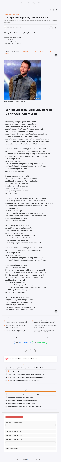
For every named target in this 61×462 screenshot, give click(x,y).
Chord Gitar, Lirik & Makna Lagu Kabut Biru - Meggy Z (22, 403)
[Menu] (56, 10)
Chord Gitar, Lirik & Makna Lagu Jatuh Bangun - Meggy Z (23, 400)
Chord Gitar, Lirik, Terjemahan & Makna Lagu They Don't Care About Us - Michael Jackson (16, 321)
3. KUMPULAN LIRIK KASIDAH (13, 431)
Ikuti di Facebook (23, 342)
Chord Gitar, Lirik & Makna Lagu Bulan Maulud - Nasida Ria (24, 380)
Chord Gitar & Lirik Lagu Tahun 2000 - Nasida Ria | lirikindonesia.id (26, 377)
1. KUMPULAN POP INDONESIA (14, 422)
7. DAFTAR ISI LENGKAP (12, 448)
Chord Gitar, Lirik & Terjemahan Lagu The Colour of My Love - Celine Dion (44, 331)
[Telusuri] (4, 10)
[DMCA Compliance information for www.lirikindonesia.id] (30, 351)
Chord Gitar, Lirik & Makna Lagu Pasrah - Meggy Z (21, 397)
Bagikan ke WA (41, 342)
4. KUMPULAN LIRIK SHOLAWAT (14, 435)
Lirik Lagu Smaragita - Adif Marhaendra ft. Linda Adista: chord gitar (27, 371)
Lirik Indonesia (30, 459)
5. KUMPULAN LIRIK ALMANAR (14, 439)
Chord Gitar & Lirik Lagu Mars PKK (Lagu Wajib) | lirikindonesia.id (26, 374)
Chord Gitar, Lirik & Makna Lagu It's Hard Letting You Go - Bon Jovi (15, 326)
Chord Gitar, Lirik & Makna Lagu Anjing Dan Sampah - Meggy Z (24, 406)
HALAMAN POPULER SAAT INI (14, 417)
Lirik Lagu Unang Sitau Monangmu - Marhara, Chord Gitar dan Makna (27, 368)
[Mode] (53, 10)
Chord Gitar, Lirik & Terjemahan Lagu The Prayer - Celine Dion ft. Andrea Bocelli (16, 331)
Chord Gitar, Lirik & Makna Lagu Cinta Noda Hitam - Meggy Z (24, 394)
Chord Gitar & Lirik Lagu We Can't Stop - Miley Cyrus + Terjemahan (45, 326)
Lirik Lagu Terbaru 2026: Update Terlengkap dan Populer (22, 358)
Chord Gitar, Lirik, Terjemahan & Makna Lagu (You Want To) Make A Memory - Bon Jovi (45, 321)
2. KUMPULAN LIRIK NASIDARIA (14, 427)
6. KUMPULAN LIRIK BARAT (13, 444)
